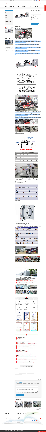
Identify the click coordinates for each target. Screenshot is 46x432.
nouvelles (30, 6)
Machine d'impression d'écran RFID (28, 407)
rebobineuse (6, 15)
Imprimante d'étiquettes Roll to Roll (30, 373)
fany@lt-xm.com (9, 419)
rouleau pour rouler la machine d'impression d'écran (29, 8)
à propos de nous (19, 416)
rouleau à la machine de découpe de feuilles (9, 17)
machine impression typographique (9, 18)
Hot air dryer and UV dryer (8, 21)
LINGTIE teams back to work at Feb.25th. (11, 50)
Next (12, 31)
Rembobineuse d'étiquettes (26, 419)
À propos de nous (11, 6)
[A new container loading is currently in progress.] (9, 42)
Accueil (6, 6)
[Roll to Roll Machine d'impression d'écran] (38, 379)
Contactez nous (36, 6)
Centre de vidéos (24, 6)
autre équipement (7, 22)
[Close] (45, 11)
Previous (5, 31)
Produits (18, 6)
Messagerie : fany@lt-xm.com (17, 0)
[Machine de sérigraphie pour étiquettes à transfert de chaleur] (19, 404)
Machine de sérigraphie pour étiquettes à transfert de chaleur (19, 407)
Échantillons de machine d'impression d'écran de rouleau (37, 407)
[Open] (45, 8)
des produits (19, 417)
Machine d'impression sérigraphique (22, 373)
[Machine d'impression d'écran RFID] (28, 404)
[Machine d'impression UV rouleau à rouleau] (9, 30)
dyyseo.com (22, 430)
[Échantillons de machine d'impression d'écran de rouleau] (37, 404)
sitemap (18, 420)
